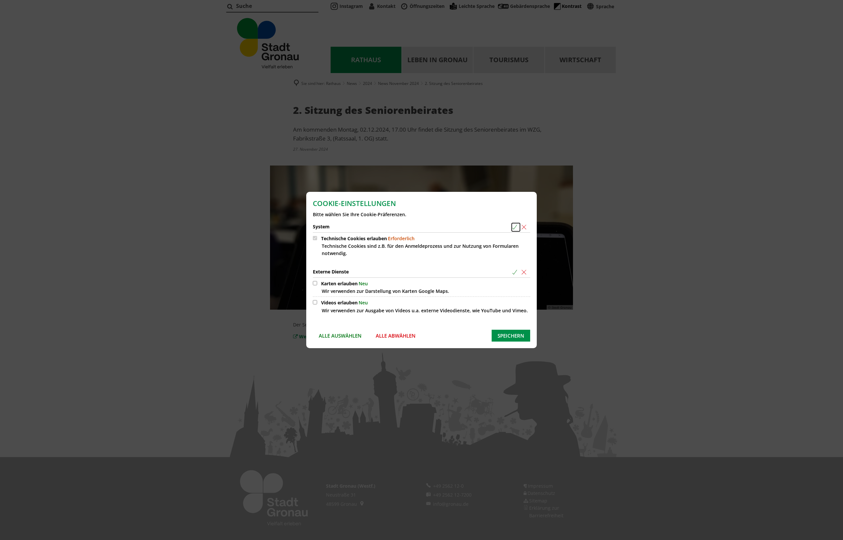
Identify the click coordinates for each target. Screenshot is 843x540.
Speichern (511, 335)
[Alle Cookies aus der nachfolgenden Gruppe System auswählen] (516, 227)
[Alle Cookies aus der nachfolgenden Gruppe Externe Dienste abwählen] (525, 272)
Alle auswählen (340, 335)
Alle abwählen (396, 335)
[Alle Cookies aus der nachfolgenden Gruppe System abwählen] (525, 227)
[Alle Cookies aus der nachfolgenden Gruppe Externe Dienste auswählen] (516, 272)
